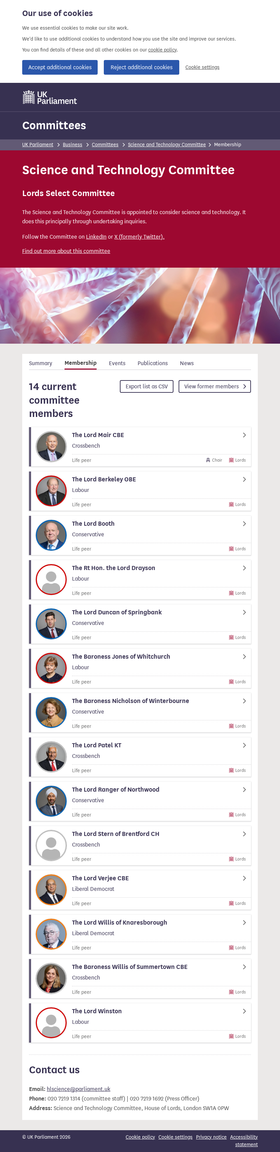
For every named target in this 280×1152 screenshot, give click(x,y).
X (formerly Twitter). (139, 237)
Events (117, 363)
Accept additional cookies (60, 67)
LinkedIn (96, 237)
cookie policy (162, 50)
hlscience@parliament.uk (78, 1089)
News (187, 363)
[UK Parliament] (50, 97)
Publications (153, 363)
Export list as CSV (147, 386)
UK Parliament (37, 145)
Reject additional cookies (141, 67)
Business (72, 145)
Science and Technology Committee (167, 145)
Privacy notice (211, 1137)
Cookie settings (202, 67)
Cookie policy (140, 1137)
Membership (81, 363)
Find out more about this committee (66, 251)
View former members (212, 386)
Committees (54, 125)
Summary (40, 363)
